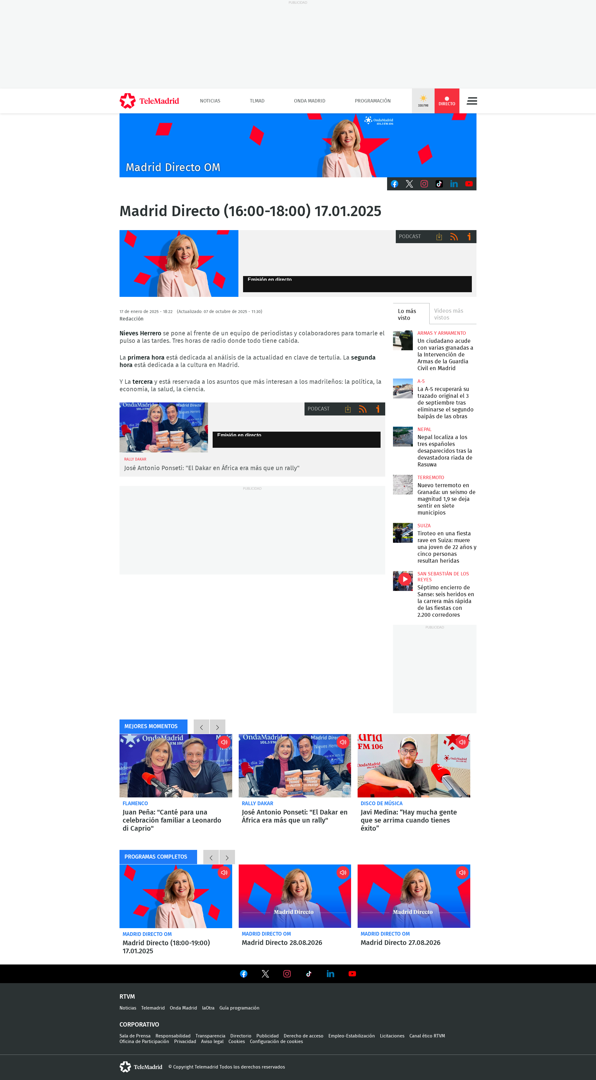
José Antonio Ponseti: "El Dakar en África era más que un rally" (212, 468)
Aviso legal (212, 1041)
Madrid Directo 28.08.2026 (295, 896)
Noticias (210, 100)
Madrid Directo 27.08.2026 (414, 896)
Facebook (394, 184)
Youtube (469, 183)
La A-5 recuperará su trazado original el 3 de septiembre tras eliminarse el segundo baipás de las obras (403, 388)
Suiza (424, 525)
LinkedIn (454, 183)
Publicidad (267, 1036)
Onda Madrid (309, 100)
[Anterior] (201, 726)
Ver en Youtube (352, 974)
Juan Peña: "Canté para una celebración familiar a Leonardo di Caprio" (176, 765)
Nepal (424, 429)
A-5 (421, 381)
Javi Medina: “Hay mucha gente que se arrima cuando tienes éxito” (414, 765)
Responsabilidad (173, 1036)
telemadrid (141, 1067)
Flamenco (135, 803)
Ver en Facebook (243, 975)
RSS (454, 236)
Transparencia (210, 1036)
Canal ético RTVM (427, 1036)
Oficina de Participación (144, 1041)
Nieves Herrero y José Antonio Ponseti (164, 427)
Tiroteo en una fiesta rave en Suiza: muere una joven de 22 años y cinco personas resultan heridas (403, 532)
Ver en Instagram (287, 974)
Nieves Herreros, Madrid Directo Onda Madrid (179, 263)
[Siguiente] (217, 726)
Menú (471, 100)
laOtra (208, 1008)
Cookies (236, 1041)
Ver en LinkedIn (330, 974)
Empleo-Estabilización (351, 1036)
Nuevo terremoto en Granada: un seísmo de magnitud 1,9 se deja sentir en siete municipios (403, 484)
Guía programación (239, 1008)
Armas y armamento (442, 333)
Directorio (240, 1036)
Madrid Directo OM (147, 934)
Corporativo (139, 1025)
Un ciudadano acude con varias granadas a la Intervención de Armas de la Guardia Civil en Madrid (403, 340)
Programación (373, 100)
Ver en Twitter (265, 975)
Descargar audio (439, 236)
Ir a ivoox (469, 236)
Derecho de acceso (303, 1036)
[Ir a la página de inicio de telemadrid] (149, 101)
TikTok (439, 184)
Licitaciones (392, 1036)
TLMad (257, 100)
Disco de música (382, 803)
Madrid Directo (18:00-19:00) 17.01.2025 (176, 896)
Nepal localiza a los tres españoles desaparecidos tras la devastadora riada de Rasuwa (403, 436)
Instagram (424, 183)
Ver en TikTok (309, 975)
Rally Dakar (257, 803)
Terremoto (431, 477)
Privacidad (185, 1041)
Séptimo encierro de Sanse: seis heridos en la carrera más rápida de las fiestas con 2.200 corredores (403, 581)
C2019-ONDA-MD (298, 145)
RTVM (127, 997)
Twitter (409, 184)
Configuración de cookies (276, 1041)
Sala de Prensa (135, 1036)
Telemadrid (153, 1008)
